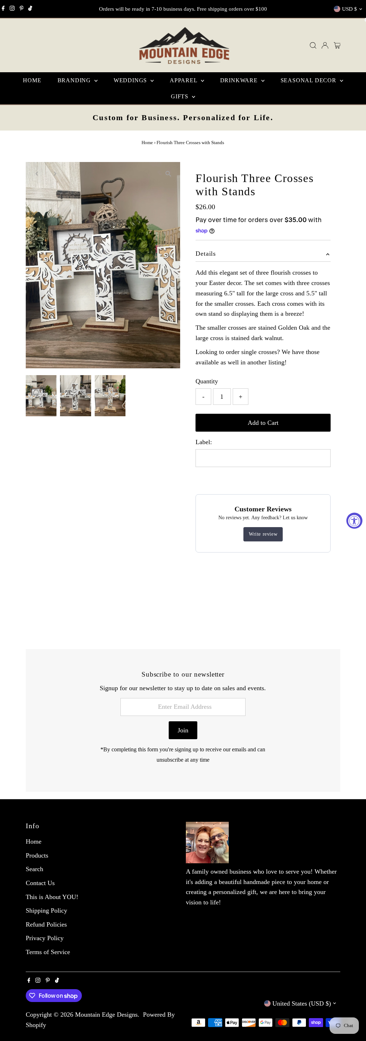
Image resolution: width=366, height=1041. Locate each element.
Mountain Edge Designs (106, 1014)
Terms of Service (48, 952)
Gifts (180, 96)
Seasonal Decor (309, 80)
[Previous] (37, 174)
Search (34, 869)
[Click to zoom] (168, 174)
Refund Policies (46, 924)
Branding (75, 80)
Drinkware (239, 80)
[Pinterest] (21, 9)
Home (32, 80)
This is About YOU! (52, 896)
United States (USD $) (301, 1003)
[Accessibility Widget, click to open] (354, 520)
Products (37, 855)
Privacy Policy (45, 938)
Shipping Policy (46, 910)
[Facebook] (3, 9)
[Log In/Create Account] (325, 45)
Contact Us (40, 883)
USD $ (349, 9)
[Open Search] (313, 45)
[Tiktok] (30, 9)
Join (183, 730)
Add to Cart (263, 422)
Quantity (207, 381)
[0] (337, 45)
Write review (263, 534)
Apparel (184, 80)
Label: (204, 442)
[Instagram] (12, 9)
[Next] (55, 174)
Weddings (131, 80)
